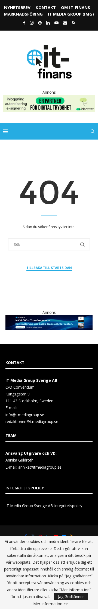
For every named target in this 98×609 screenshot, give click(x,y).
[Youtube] (56, 22)
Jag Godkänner (71, 596)
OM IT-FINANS (75, 7)
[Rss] (73, 22)
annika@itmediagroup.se (40, 467)
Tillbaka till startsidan (49, 267)
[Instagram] (31, 22)
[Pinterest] (40, 22)
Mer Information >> (50, 604)
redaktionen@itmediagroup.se (31, 421)
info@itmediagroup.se (24, 414)
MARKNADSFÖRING (23, 14)
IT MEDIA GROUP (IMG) (71, 14)
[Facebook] (24, 22)
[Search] (92, 131)
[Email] (65, 22)
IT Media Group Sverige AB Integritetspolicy (43, 505)
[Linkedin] (48, 22)
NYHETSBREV (17, 7)
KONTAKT (46, 7)
